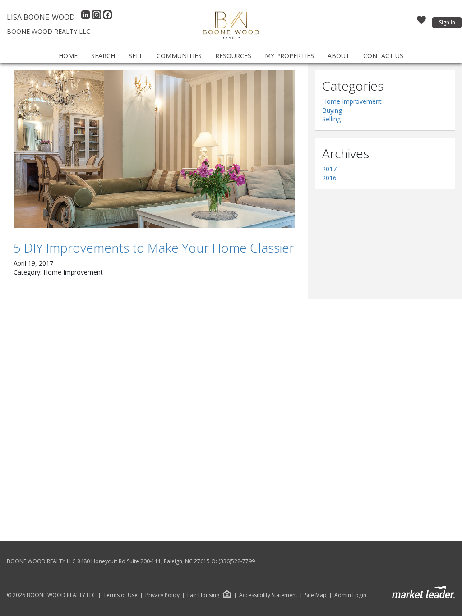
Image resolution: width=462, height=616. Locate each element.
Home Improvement (352, 101)
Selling (331, 119)
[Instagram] (97, 17)
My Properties (289, 55)
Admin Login (350, 595)
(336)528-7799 (236, 561)
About (339, 55)
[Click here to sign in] (421, 23)
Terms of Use (120, 595)
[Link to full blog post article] (154, 149)
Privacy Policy (162, 595)
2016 (329, 178)
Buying (332, 110)
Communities (179, 55)
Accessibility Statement (268, 595)
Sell (136, 55)
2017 (329, 169)
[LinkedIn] (86, 17)
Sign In (447, 22)
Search (103, 55)
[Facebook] (107, 17)
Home (68, 55)
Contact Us (383, 55)
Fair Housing (203, 595)
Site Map (316, 595)
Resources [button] (233, 55)
